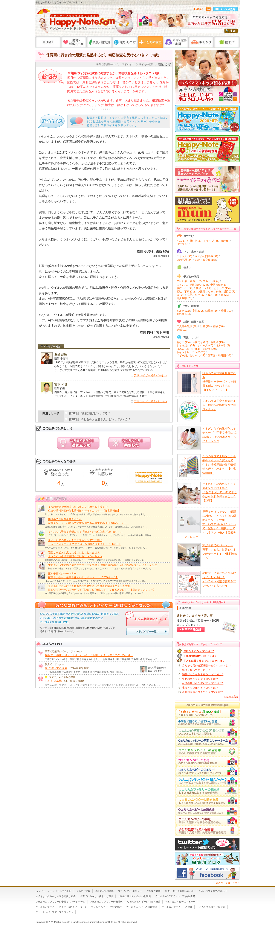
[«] (141, 21)
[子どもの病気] (150, 42)
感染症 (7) (229, 291)
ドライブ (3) (211, 240)
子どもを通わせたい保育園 (211, 907)
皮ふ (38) (213, 294)
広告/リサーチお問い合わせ (179, 891)
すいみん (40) (205, 345)
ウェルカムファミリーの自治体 (106, 901)
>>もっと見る (231, 696)
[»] (233, 21)
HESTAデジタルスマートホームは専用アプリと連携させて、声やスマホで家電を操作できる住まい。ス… (95, 581)
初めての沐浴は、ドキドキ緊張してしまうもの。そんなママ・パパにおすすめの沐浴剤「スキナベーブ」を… (100, 568)
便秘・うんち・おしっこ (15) (213, 288)
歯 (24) (181, 294)
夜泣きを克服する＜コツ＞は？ (200, 687)
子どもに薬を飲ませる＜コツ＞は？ (204, 660)
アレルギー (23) (186, 281)
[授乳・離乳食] (99, 42)
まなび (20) (209, 348)
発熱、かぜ (164, 64)
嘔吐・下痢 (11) (186, 291)
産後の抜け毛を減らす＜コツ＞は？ (202, 683)
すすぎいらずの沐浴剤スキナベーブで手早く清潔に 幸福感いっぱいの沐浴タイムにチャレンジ (102, 564)
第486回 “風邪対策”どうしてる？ (89, 413)
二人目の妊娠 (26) (187, 326)
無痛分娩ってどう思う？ (196, 670)
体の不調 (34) (184, 259)
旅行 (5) (224, 240)
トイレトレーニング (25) (191, 352)
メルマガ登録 (83, 891)
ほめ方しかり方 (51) (188, 348)
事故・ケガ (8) (185, 288)
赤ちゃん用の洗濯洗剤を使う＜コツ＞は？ (206, 665)
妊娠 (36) (218, 326)
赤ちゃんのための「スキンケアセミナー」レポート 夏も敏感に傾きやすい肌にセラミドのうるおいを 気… (96, 548)
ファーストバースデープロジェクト (54, 912)
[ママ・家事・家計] (175, 42)
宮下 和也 (60, 384)
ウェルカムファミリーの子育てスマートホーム (60, 901)
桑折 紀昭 (60, 354)
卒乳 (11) (197, 310)
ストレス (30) (184, 256)
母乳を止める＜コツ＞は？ (198, 651)
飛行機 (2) (182, 243)
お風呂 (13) (217, 342)
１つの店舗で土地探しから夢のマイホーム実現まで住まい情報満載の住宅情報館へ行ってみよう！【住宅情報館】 (219, 465)
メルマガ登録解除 (104, 891)
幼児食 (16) (211, 310)
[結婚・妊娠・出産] (74, 42)
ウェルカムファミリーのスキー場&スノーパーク (61, 907)
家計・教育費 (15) (205, 259)
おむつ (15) (183, 342)
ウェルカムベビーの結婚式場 (141, 907)
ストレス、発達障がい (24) (192, 284)
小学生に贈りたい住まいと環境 (134, 896)
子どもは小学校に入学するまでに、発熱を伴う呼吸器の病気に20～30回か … (85, 672)
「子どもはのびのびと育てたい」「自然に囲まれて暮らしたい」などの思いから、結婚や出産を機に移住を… (100, 535)
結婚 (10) (182, 329)
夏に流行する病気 (56, 668)
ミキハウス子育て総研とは (213, 891)
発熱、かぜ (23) (196, 294)
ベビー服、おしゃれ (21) (191, 355)
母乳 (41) (226, 310)
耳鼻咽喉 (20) (184, 298)
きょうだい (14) (186, 345)
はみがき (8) (223, 345)
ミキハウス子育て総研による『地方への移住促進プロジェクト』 (85, 531)
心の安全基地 (53, 681)
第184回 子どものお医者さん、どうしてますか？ (100, 419)
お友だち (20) (200, 342)
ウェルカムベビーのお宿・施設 (143, 901)
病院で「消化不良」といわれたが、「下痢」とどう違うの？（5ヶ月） (89, 655)
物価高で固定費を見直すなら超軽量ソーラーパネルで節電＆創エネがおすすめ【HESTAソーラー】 (219, 382)
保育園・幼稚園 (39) (219, 355)
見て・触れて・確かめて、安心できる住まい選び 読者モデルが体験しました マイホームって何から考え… (96, 514)
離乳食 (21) (183, 313)
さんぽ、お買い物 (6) (189, 240)
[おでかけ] (201, 42)
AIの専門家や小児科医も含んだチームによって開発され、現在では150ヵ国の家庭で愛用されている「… (95, 593)
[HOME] (48, 42)
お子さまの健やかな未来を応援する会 (55, 896)
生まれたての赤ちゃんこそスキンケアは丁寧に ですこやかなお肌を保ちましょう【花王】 (219, 492)
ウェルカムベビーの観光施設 (106, 907)
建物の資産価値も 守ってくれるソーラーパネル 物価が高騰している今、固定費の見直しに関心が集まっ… (96, 526)
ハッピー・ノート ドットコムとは (53, 891)
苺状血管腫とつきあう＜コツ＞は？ (202, 691)
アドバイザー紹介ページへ (150, 375)
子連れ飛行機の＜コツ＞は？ (200, 655)
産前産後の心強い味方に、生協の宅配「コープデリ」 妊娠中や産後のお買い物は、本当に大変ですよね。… (96, 560)
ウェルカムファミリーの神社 (177, 907)
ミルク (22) (183, 310)
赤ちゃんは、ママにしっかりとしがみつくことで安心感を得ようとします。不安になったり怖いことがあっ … (103, 685)
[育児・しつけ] (125, 42)
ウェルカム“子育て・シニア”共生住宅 (175, 896)
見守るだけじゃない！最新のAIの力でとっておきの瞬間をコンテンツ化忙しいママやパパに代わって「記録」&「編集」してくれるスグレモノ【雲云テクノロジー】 (210, 524)
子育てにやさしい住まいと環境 (96, 896)
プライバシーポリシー (130, 891)
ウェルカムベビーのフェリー (180, 901)
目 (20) (225, 294)
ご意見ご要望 (153, 891)
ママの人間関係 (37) (206, 256)
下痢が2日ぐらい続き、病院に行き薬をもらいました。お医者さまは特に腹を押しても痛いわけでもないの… (102, 659)
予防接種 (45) (218, 284)
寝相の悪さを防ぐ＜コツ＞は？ (200, 678)
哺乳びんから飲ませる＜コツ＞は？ (202, 674)
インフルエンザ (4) (208, 281)
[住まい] (227, 42)
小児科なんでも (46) (209, 291)
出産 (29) (205, 326)
